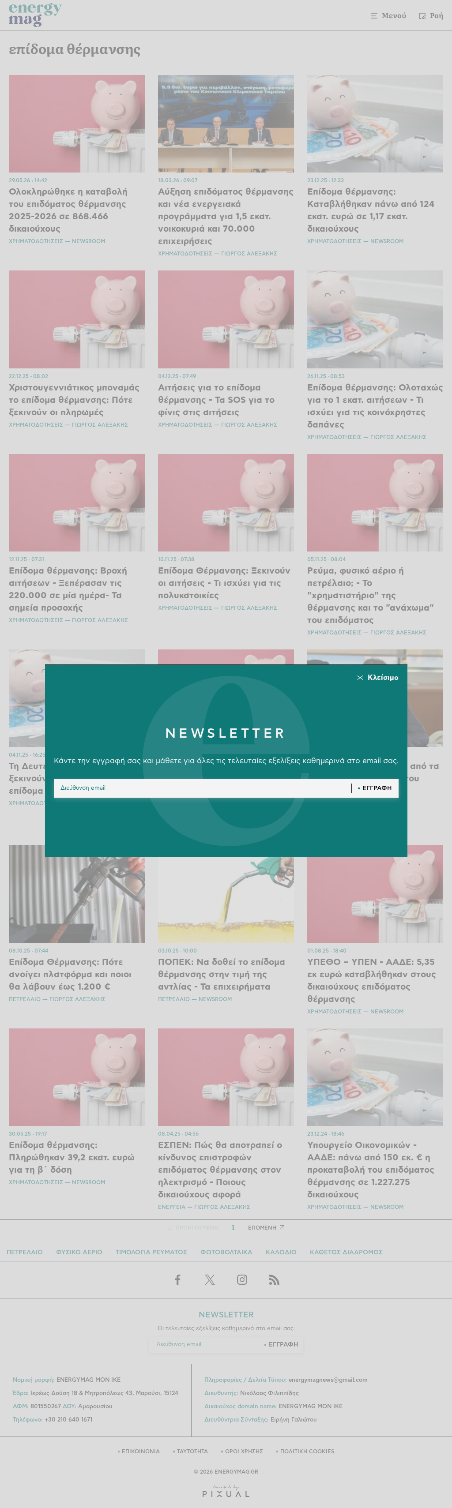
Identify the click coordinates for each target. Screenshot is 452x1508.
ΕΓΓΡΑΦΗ (377, 788)
